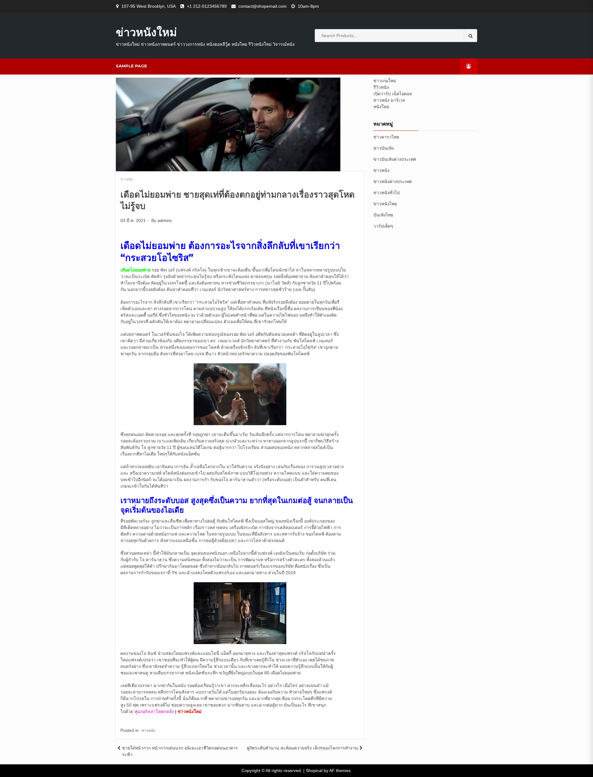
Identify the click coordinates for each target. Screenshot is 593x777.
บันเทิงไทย (383, 214)
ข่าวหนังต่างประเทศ (392, 181)
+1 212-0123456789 (207, 6)
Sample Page (131, 65)
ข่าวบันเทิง (383, 148)
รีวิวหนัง (381, 87)
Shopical (314, 770)
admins (165, 220)
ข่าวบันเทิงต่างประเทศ (394, 159)
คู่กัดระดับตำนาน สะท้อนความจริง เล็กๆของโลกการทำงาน (302, 748)
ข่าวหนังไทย (385, 203)
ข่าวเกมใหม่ (384, 80)
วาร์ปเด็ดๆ (383, 226)
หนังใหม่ (381, 106)
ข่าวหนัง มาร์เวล (389, 100)
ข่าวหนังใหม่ (146, 32)
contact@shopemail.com (262, 6)
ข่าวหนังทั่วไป (386, 192)
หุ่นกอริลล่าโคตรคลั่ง (154, 711)
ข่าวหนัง (126, 179)
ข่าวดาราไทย (386, 136)
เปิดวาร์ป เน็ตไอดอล (392, 93)
